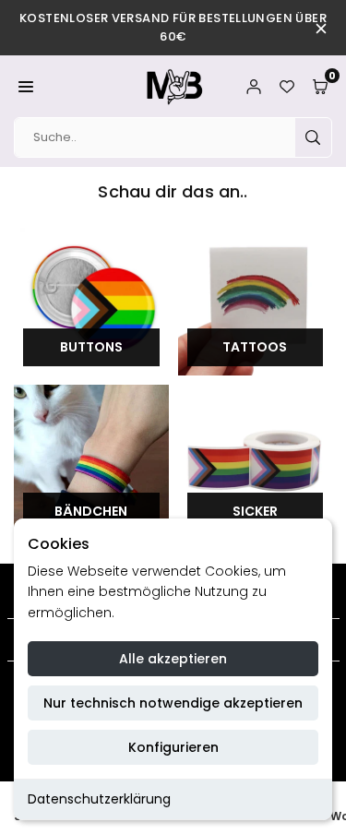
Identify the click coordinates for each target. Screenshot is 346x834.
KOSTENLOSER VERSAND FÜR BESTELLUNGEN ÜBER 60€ (173, 27)
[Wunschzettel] (287, 86)
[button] (25, 86)
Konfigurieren (173, 747)
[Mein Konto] (253, 86)
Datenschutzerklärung (99, 799)
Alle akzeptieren (173, 658)
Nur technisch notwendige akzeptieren (173, 703)
